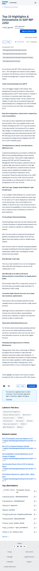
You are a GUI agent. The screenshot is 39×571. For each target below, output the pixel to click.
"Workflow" (23, 424)
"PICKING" (20, 418)
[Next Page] (21, 429)
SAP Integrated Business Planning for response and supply (18, 57)
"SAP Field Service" (7, 421)
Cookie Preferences (10, 566)
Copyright (10, 557)
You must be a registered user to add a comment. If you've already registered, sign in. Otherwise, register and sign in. (18, 394)
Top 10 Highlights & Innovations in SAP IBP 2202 (17, 20)
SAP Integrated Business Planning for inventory (14, 53)
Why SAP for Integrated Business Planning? (15, 446)
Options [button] (21, 34)
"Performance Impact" (8, 418)
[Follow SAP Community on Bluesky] (18, 546)
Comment (9, 399)
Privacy (10, 552)
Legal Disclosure (29, 557)
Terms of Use (29, 552)
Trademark (10, 561)
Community (13, 2)
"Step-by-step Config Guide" (10, 424)
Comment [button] (31, 386)
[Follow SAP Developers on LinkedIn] (24, 546)
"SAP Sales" (29, 421)
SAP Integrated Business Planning (11, 61)
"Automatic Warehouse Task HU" (11, 414)
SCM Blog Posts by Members (11, 7)
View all (4, 536)
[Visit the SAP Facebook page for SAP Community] (14, 546)
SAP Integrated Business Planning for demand (14, 50)
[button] (3, 42)
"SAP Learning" (19, 421)
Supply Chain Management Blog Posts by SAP (18, 440)
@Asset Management (8, 427)
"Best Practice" (26, 414)
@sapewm (20, 427)
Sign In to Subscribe (28, 31)
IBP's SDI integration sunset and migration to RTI (17, 438)
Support (29, 561)
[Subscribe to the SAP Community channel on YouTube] (21, 546)
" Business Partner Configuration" (11, 411)
